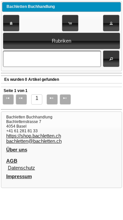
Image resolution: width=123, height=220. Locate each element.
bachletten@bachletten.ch (34, 141)
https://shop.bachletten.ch (33, 136)
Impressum (19, 176)
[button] (11, 23)
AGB (11, 161)
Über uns (16, 149)
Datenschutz (21, 168)
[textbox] (52, 58)
